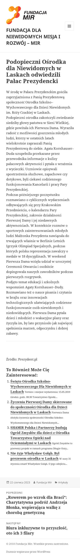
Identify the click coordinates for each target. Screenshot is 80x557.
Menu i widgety (69, 30)
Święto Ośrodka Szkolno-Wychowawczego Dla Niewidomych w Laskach (40, 386)
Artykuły (63, 482)
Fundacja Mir (44, 482)
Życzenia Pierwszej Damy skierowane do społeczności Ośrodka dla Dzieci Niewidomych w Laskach (41, 407)
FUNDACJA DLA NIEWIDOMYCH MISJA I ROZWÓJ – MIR (33, 36)
